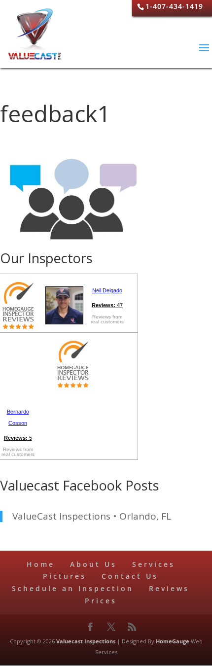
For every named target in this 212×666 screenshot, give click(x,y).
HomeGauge (172, 641)
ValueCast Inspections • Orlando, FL (91, 516)
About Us (93, 564)
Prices (101, 600)
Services (153, 564)
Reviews (169, 588)
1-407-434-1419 (174, 6)
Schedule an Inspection (73, 588)
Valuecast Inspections (85, 641)
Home (41, 564)
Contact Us (130, 576)
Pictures (64, 576)
